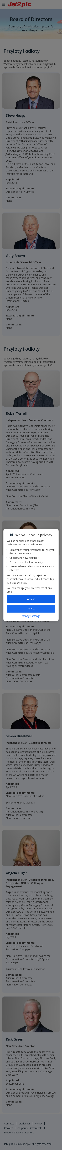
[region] (31, 575)
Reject (31, 608)
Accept (31, 599)
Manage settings (31, 616)
